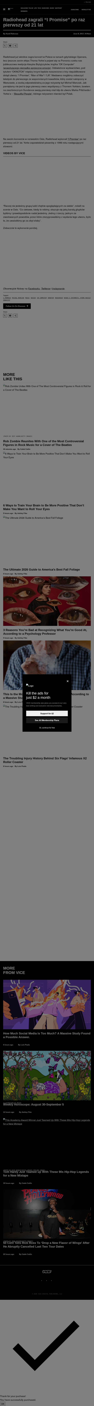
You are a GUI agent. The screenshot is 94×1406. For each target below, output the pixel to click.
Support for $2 (47, 713)
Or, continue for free (47, 727)
